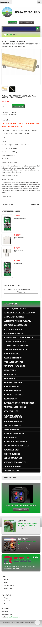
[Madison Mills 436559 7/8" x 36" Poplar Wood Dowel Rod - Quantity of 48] (21, 62)
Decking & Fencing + (13, 358)
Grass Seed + (10, 370)
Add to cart (18, 106)
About (6, 582)
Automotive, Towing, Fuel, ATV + (18, 321)
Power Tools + (10, 437)
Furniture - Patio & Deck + (16, 366)
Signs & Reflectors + (13, 458)
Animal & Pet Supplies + (14, 317)
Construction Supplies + (15, 350)
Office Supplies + (12, 411)
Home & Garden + (11, 386)
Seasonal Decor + (12, 450)
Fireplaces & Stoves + (14, 362)
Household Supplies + (14, 395)
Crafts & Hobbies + (17, 41)
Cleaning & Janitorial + (14, 341)
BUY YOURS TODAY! (21, 510)
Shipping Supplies (12, 454)
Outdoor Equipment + (13, 421)
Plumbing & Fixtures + (14, 433)
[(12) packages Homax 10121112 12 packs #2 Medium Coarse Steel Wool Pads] (7, 223)
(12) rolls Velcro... (19, 238)
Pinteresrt (7, 604)
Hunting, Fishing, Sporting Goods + (20, 403)
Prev (4, 67)
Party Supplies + (11, 429)
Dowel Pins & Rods (10, 112)
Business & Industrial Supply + (18, 337)
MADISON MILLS (11, 115)
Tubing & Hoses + (11, 470)
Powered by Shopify (29, 622)
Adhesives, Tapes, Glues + (15, 309)
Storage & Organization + (16, 462)
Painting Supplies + (12, 425)
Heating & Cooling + (13, 382)
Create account (26, 22)
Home (4, 41)
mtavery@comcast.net (13, 617)
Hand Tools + (10, 374)
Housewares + (10, 399)
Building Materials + (13, 333)
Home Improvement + (13, 391)
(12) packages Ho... (20, 218)
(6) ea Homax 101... (20, 263)
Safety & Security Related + (17, 446)
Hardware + (9, 378)
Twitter (6, 598)
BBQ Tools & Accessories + (16, 325)
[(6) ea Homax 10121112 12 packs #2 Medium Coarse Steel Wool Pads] (7, 269)
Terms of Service (9, 585)
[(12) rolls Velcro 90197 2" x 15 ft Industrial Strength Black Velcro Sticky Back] (7, 239)
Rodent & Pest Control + (15, 442)
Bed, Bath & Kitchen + (13, 329)
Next (37, 67)
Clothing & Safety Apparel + (17, 345)
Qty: (3, 106)
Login (13, 22)
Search (6, 579)
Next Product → (35, 204)
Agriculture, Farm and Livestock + (20, 313)
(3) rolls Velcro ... (19, 251)
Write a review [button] (21, 292)
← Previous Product (7, 204)
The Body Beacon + (12, 466)
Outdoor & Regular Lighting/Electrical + (14, 416)
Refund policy (8, 588)
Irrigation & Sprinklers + (15, 407)
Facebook (7, 601)
